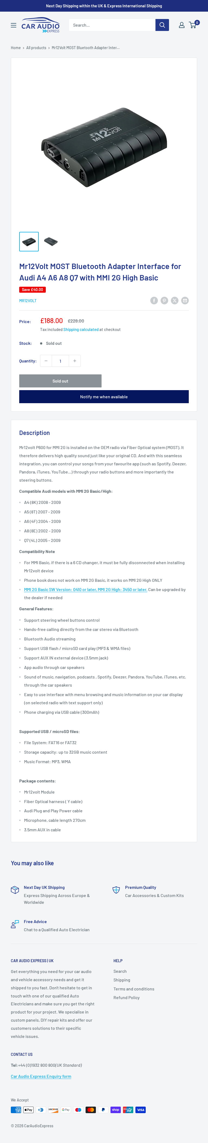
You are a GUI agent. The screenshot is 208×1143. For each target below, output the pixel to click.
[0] (192, 25)
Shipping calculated (81, 329)
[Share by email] (185, 300)
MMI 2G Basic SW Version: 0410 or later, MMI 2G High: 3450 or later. (85, 589)
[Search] (162, 25)
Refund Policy (126, 997)
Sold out (60, 380)
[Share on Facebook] (154, 300)
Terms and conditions (133, 988)
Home (16, 47)
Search (120, 971)
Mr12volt (28, 300)
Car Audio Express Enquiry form (41, 1076)
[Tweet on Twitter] (174, 300)
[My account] (181, 25)
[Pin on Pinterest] (164, 300)
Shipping (121, 979)
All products (36, 47)
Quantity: (28, 360)
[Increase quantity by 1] (74, 361)
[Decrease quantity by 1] (46, 361)
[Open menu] (13, 25)
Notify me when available (104, 396)
